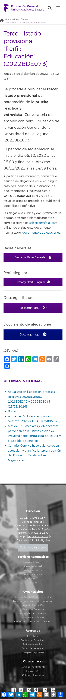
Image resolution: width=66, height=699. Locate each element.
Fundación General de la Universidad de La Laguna (24, 8)
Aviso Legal (33, 636)
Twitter (21, 690)
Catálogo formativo (33, 675)
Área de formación (33, 605)
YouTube (52, 690)
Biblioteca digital (33, 574)
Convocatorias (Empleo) (17, 19)
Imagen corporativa (33, 652)
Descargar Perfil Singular (30, 282)
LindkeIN (44, 690)
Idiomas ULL (33, 671)
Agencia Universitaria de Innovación (33, 601)
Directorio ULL (33, 578)
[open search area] (49, 8)
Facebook (13, 690)
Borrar (12, 411)
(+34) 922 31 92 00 (37, 536)
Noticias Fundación (33, 617)
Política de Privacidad (33, 640)
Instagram (29, 690)
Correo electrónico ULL (33, 562)
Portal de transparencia (33, 613)
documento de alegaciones (41, 232)
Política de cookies (33, 644)
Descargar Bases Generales (31, 257)
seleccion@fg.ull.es (42, 223)
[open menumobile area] (58, 8)
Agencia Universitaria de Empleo (33, 597)
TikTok (36, 690)
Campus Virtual (33, 566)
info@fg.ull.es (43, 540)
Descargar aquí (30, 308)
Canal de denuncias (33, 648)
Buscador (33, 582)
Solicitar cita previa (33, 547)
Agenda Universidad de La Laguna (33, 621)
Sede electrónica (33, 570)
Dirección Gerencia (33, 609)
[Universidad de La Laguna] (2, 21)
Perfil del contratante (33, 667)
